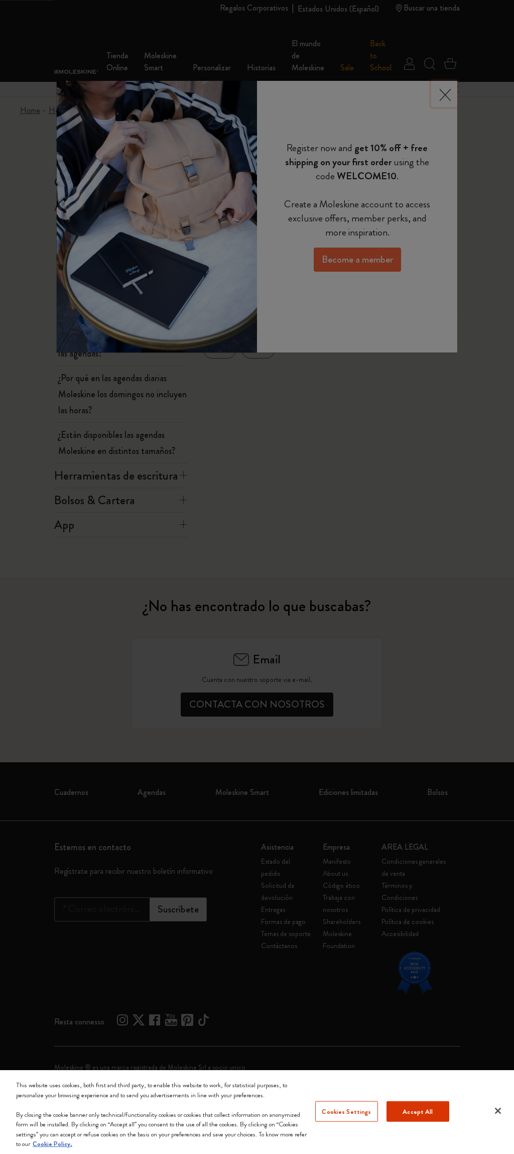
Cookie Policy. (52, 1143)
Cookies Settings (346, 1111)
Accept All (418, 1111)
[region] (257, 1112)
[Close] (498, 1111)
